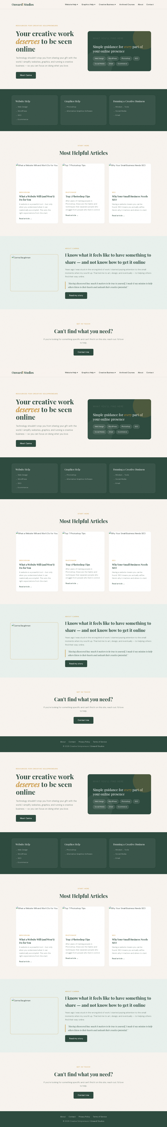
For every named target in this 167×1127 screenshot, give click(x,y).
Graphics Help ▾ (88, 4)
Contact (150, 4)
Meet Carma (26, 75)
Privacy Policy (84, 742)
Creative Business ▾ (107, 4)
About (140, 4)
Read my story (76, 295)
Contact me (83, 352)
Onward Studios (23, 4)
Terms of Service (100, 742)
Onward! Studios (97, 746)
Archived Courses (127, 4)
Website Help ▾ (71, 4)
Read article (24, 218)
